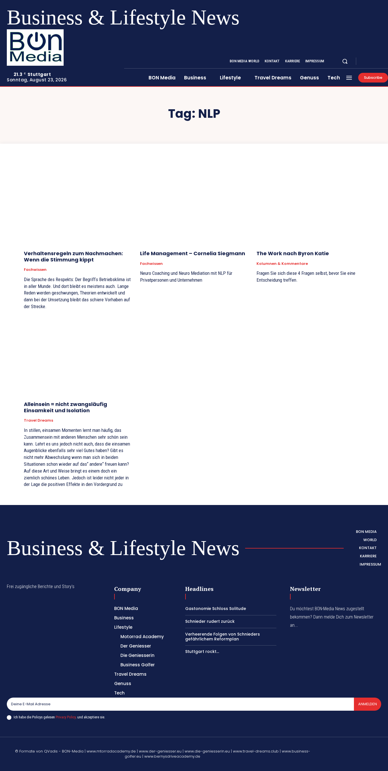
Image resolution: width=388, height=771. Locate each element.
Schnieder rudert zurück (210, 621)
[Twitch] (364, 748)
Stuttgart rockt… (202, 651)
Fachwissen (35, 269)
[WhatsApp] (337, 761)
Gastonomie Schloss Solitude (215, 608)
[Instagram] (372, 61)
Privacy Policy (66, 717)
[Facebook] (365, 61)
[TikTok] (350, 748)
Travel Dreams (38, 420)
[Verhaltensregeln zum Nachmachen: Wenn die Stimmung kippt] (78, 205)
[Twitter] (379, 61)
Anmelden (367, 704)
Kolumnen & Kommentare (282, 263)
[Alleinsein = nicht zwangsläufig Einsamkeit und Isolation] (78, 356)
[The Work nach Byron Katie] (310, 205)
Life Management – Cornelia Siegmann (192, 253)
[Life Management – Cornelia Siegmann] (194, 205)
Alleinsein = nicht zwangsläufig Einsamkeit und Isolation (65, 407)
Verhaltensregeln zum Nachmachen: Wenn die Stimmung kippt (73, 256)
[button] (345, 61)
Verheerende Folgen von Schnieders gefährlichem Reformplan (222, 636)
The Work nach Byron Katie (292, 253)
